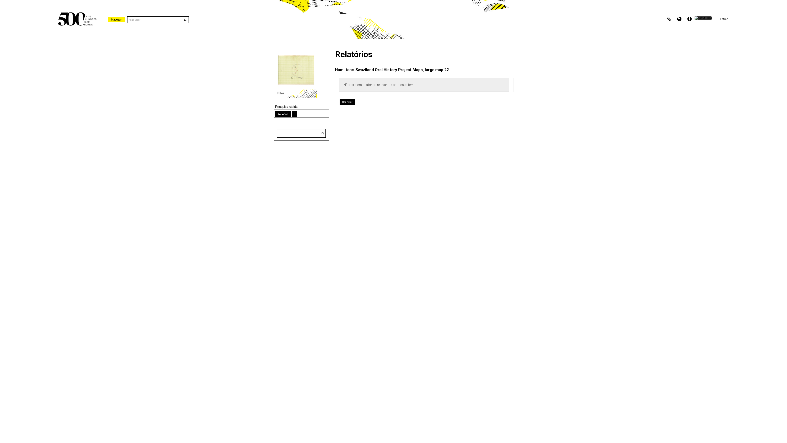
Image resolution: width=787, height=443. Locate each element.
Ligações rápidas (689, 19)
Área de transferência (669, 19)
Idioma (679, 19)
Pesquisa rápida (286, 107)
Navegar (116, 19)
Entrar (724, 19)
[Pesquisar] (322, 133)
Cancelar (347, 102)
